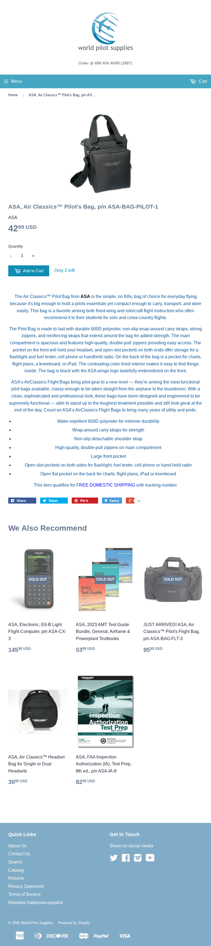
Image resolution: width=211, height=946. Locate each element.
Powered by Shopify (74, 923)
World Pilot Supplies (37, 923)
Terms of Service (24, 894)
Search (15, 862)
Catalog (16, 870)
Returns (16, 878)
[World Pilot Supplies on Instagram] (138, 859)
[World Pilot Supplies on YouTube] (150, 859)
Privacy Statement (26, 886)
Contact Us (19, 853)
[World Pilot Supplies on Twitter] (114, 859)
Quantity (15, 246)
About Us (17, 845)
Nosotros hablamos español (35, 902)
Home (13, 95)
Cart (202, 81)
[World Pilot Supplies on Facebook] (126, 859)
